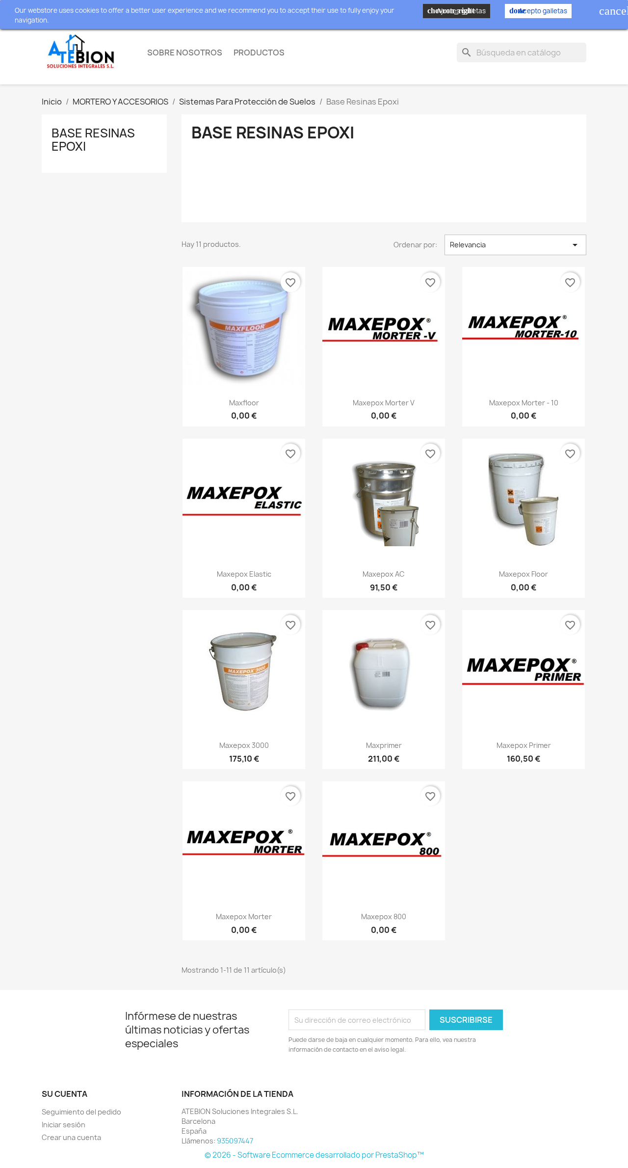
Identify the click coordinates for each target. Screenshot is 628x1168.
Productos (259, 52)
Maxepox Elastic (244, 574)
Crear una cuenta (71, 1137)
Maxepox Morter (244, 916)
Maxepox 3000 (244, 745)
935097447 (235, 1140)
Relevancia (515, 245)
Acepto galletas (538, 10)
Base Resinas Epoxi (93, 139)
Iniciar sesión (63, 1124)
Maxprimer (384, 745)
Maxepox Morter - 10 (523, 402)
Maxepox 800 (383, 916)
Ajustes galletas (456, 10)
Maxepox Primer (524, 745)
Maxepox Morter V (384, 402)
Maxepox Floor (523, 574)
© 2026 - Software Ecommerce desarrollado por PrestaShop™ (314, 1155)
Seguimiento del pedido (81, 1111)
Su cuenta (64, 1093)
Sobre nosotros (184, 52)
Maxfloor (244, 402)
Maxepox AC (384, 574)
